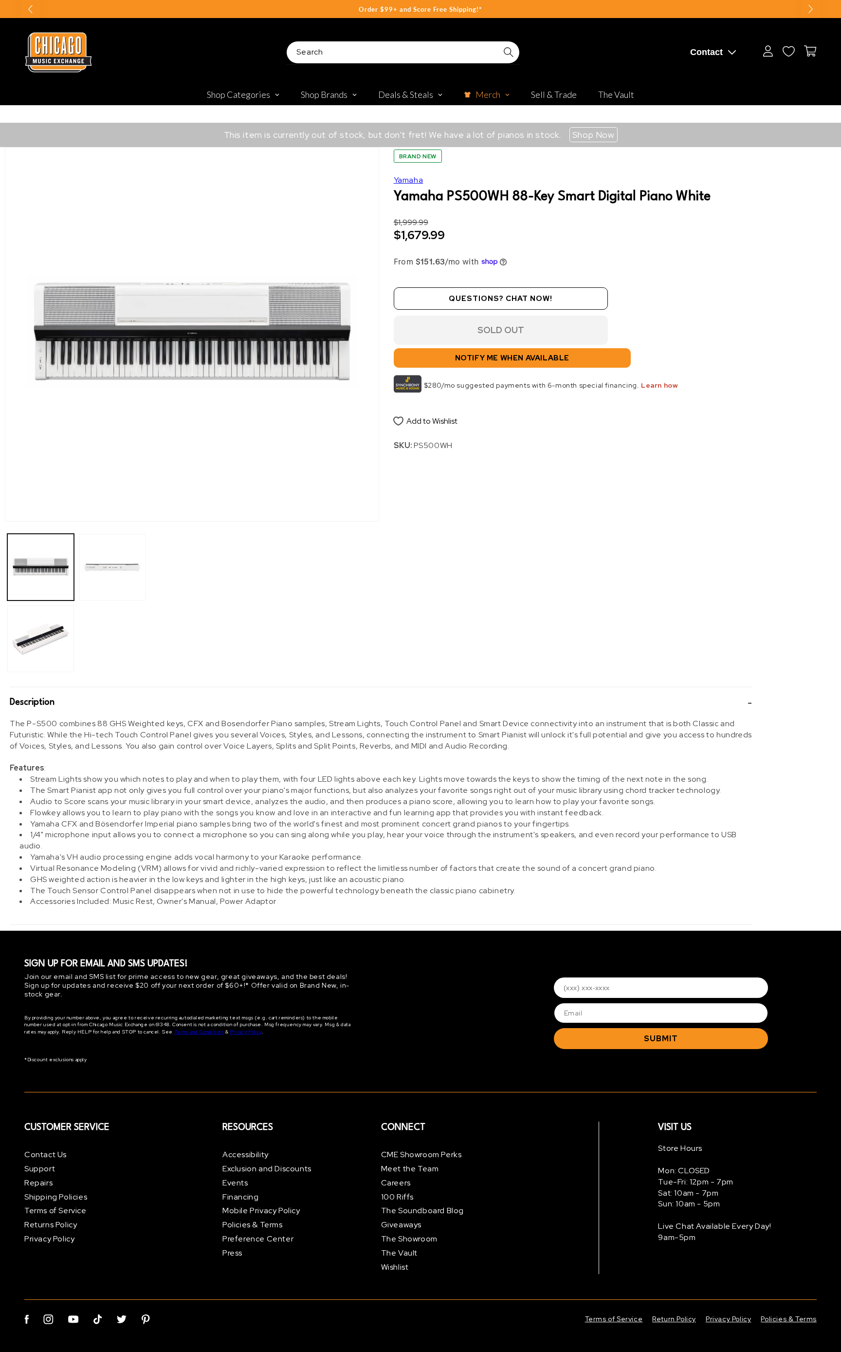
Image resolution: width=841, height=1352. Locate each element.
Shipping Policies (55, 1197)
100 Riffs (397, 1197)
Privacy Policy (245, 1032)
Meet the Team (410, 1169)
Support (39, 1169)
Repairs (38, 1183)
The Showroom (409, 1239)
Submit (661, 1038)
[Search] (508, 52)
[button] (381, 702)
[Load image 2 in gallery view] (40, 638)
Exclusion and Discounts (266, 1169)
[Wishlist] (788, 51)
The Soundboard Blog (422, 1210)
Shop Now (593, 134)
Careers (396, 1183)
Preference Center (257, 1239)
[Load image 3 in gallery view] (112, 567)
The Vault (399, 1253)
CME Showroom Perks (421, 1154)
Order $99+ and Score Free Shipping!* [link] (420, 9)
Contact (706, 52)
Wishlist (395, 1267)
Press (232, 1253)
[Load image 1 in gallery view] (40, 567)
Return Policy (674, 1318)
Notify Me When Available (512, 358)
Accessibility (245, 1154)
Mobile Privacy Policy (261, 1210)
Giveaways (401, 1225)
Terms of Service (55, 1210)
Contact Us (45, 1154)
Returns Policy (50, 1225)
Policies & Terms (252, 1225)
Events (235, 1183)
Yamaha (408, 180)
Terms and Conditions (199, 1032)
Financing (240, 1197)
